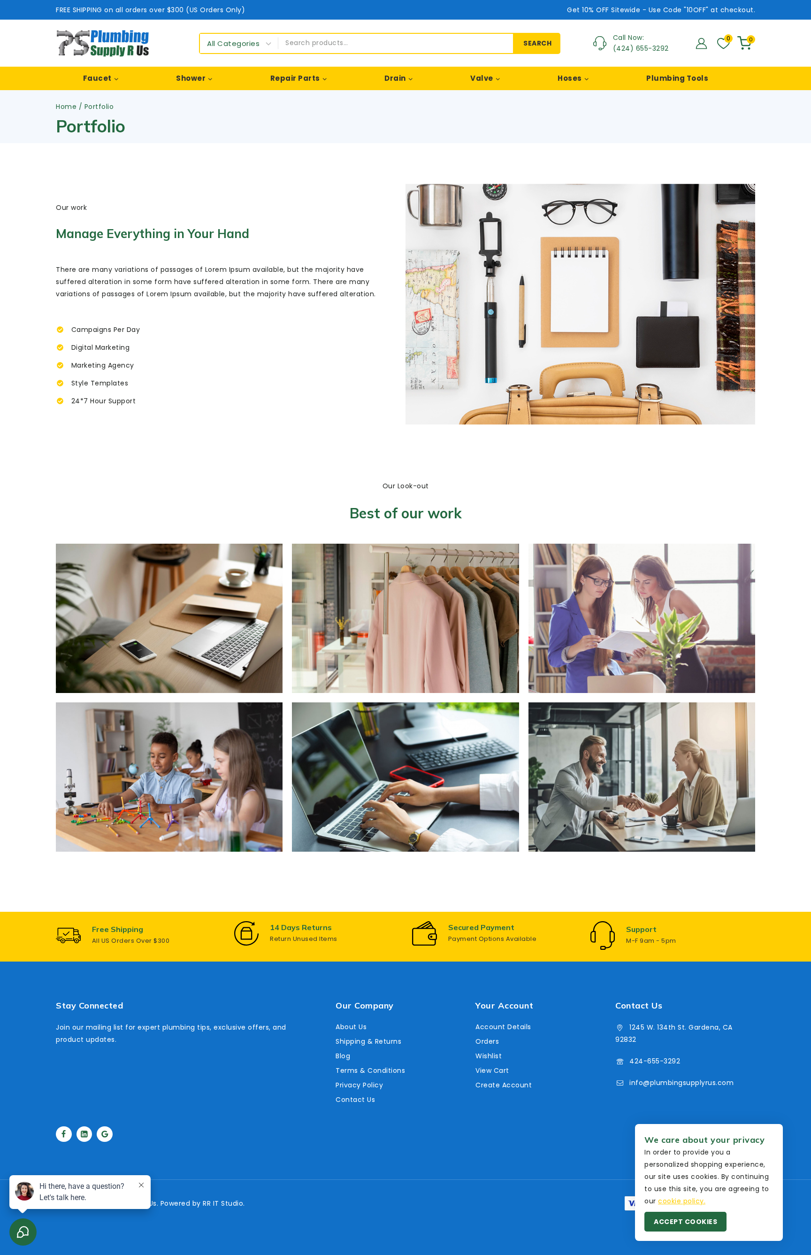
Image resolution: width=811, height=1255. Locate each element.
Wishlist (488, 1056)
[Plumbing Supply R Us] (103, 43)
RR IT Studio (223, 1203)
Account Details (503, 1027)
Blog (343, 1056)
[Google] (105, 1134)
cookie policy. (681, 1201)
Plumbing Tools (677, 78)
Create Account (503, 1085)
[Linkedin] (84, 1134)
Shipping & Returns (368, 1041)
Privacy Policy (359, 1085)
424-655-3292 (654, 1061)
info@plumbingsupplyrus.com (681, 1082)
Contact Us (355, 1099)
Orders (487, 1041)
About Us (351, 1027)
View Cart (492, 1070)
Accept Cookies (685, 1221)
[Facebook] (64, 1134)
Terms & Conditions (370, 1070)
